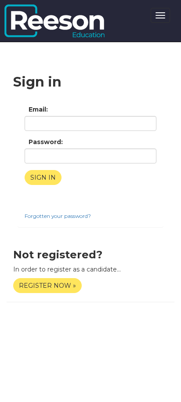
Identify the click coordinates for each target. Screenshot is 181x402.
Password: (46, 142)
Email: (38, 109)
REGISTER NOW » (47, 286)
